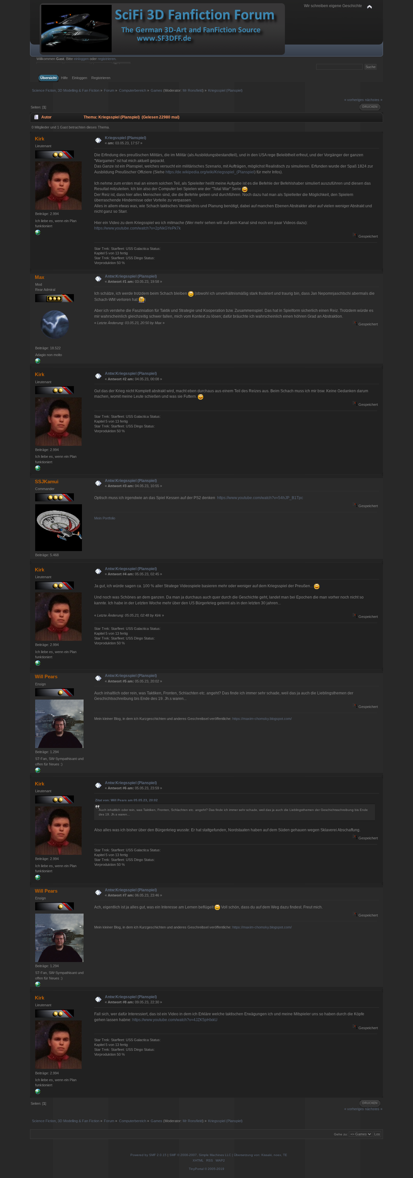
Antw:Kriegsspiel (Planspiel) (131, 276)
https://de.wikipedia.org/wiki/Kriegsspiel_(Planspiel (210, 172)
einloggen (81, 59)
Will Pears (46, 676)
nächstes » (373, 100)
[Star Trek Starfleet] (37, 234)
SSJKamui (46, 481)
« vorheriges (354, 100)
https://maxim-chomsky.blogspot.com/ (262, 719)
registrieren (107, 59)
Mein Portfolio (104, 518)
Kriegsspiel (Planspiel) (125, 138)
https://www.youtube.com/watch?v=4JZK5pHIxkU (174, 1020)
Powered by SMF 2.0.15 (148, 1155)
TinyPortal (196, 1169)
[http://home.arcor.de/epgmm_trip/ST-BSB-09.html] (37, 362)
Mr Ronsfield (192, 90)
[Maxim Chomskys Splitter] (37, 771)
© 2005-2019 (214, 1169)
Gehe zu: (341, 1134)
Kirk (39, 138)
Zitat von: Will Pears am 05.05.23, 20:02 (126, 800)
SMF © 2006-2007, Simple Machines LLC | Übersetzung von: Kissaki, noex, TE (228, 1155)
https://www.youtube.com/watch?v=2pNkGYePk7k (137, 228)
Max (39, 277)
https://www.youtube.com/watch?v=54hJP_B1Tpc (260, 498)
